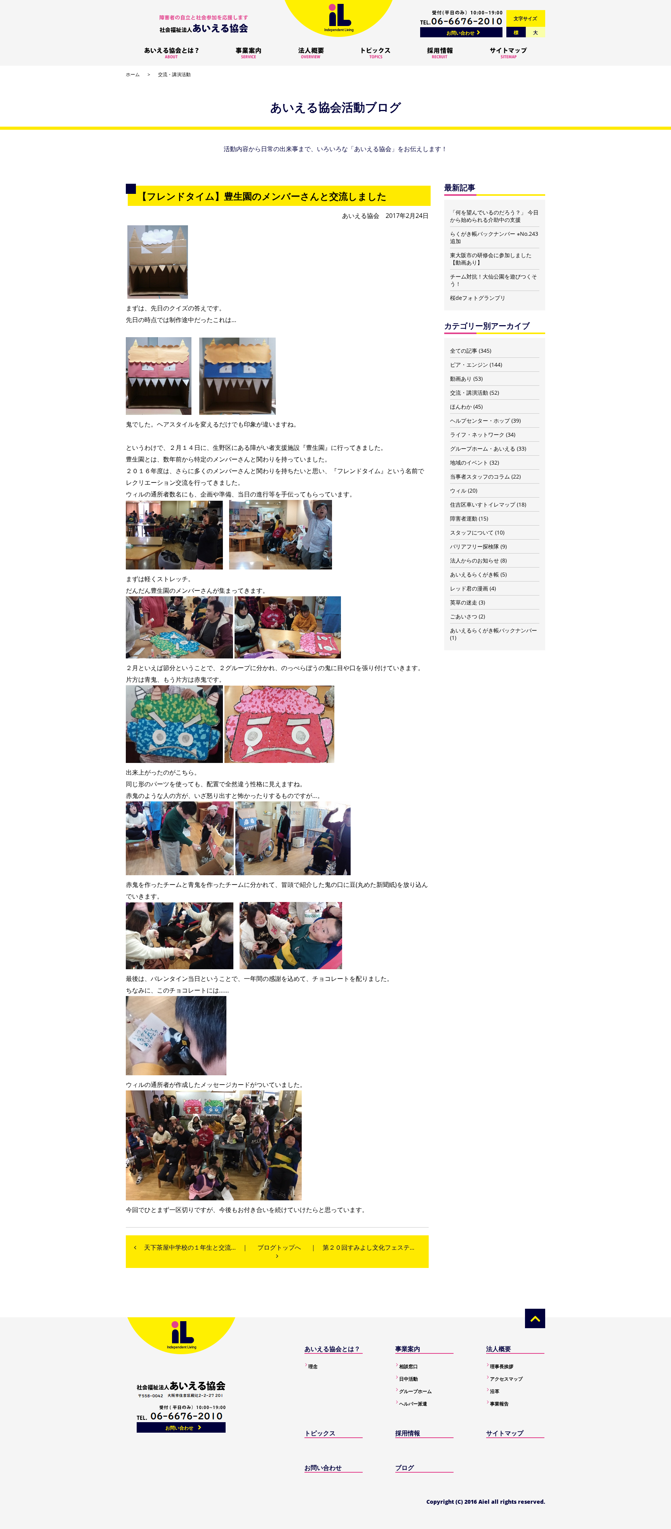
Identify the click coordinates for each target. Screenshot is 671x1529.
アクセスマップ (506, 1379)
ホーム (133, 74)
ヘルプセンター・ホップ (480, 420)
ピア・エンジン (469, 364)
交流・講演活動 (174, 74)
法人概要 (498, 1348)
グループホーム (415, 1391)
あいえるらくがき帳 (474, 574)
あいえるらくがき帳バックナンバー (493, 630)
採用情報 (407, 1433)
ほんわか (461, 406)
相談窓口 (408, 1366)
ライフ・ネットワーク (477, 434)
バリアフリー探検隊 (474, 546)
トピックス (320, 1433)
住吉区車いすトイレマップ (482, 504)
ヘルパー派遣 (413, 1403)
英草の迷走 (463, 602)
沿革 (494, 1391)
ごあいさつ (463, 616)
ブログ (404, 1467)
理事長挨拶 (501, 1366)
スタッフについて (472, 532)
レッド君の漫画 (469, 588)
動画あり (461, 378)
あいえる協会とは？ (332, 1348)
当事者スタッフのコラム (480, 476)
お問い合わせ (461, 33)
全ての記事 (463, 350)
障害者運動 (463, 518)
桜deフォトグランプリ (478, 297)
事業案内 (407, 1348)
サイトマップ (504, 1433)
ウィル (458, 490)
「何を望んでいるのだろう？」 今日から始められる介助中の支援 (494, 216)
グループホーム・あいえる (482, 448)
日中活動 (408, 1379)
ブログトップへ (279, 1247)
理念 (313, 1366)
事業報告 (499, 1403)
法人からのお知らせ (474, 560)
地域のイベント (469, 462)
